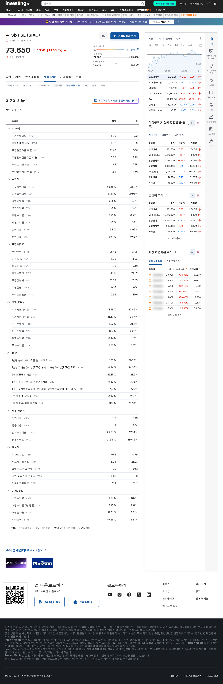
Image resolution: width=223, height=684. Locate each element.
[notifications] (209, 3)
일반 (8, 76)
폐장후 (80, 15)
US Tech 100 (155, 93)
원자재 (169, 38)
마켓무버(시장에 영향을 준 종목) (167, 124)
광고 (197, 591)
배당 (86, 85)
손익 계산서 (28, 85)
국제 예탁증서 (92, 15)
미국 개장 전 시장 (66, 15)
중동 (139, 15)
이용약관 (174, 675)
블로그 (166, 584)
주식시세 (12, 15)
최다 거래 (153, 134)
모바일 (166, 591)
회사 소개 (200, 584)
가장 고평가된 (173, 261)
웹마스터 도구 (170, 605)
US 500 (152, 88)
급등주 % (166, 134)
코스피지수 (154, 76)
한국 (40, 15)
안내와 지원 (201, 598)
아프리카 (158, 15)
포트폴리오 (168, 598)
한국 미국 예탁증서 (111, 15)
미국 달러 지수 (155, 110)
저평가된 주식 (171, 15)
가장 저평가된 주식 (160, 252)
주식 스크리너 (126, 10)
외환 (151, 38)
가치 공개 (130, 49)
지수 (159, 38)
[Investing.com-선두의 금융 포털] (19, 3)
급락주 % (179, 134)
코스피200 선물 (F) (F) (159, 82)
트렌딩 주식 (156, 195)
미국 (125, 15)
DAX (151, 99)
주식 (178, 38)
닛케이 (152, 104)
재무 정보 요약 (12, 85)
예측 (103, 85)
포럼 (78, 76)
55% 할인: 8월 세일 (165, 3)
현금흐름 (58, 85)
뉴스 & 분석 (32, 76)
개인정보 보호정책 (192, 675)
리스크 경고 (212, 675)
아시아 (147, 15)
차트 (18, 76)
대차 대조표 (44, 85)
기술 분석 (66, 76)
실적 (94, 85)
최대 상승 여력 (155, 261)
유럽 (132, 15)
